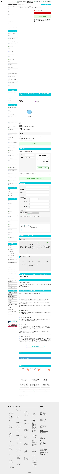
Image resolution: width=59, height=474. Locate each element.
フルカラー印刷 (10, 193)
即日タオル (18, 411)
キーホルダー (18, 465)
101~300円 (9, 94)
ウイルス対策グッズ (26, 429)
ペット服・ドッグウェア (11, 467)
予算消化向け (33, 445)
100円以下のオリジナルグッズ (12, 92)
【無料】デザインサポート (43, 414)
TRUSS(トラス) (10, 294)
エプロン (10, 459)
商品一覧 (13, 4)
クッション (25, 424)
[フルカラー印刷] (30, 157)
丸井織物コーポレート (42, 454)
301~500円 (9, 96)
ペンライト (25, 437)
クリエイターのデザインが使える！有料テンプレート (12, 281)
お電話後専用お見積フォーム (43, 428)
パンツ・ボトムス (11, 461)
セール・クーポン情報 (11, 255)
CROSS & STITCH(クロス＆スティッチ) (12, 305)
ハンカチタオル (18, 418)
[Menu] (2, 1)
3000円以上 (9, 102)
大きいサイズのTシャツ (11, 425)
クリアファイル (26, 451)
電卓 (24, 457)
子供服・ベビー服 (11, 462)
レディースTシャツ (11, 416)
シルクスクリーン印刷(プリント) (43, 421)
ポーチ (9, 435)
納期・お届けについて (11, 249)
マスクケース (18, 464)
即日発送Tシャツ (11, 412)
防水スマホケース (34, 413)
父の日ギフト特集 (34, 424)
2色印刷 (9, 191)
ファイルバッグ (10, 433)
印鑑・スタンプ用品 (26, 458)
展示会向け (33, 446)
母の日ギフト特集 (34, 425)
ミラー (25, 419)
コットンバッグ (10, 432)
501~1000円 (9, 98)
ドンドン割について (10, 257)
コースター (25, 420)
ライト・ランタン (26, 444)
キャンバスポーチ (11, 436)
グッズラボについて (10, 245)
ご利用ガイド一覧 (10, 251)
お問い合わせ (10, 285)
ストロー (25, 421)
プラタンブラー (18, 427)
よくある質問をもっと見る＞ (35, 346)
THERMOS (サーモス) (10, 309)
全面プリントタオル (19, 410)
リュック (10, 442)
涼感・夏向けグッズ (26, 430)
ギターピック (25, 436)
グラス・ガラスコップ (19, 442)
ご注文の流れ (30, 87)
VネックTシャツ (10, 421)
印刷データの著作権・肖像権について (12, 271)
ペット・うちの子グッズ (34, 444)
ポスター (26, 412)
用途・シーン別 (33, 421)
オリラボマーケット (42, 442)
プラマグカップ (18, 441)
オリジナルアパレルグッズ (11, 445)
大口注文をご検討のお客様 (43, 419)
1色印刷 (9, 189)
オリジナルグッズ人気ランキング (43, 425)
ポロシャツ (10, 448)
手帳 (24, 449)
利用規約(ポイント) (42, 437)
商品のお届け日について (42, 412)
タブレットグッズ (34, 414)
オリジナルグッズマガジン (11, 287)
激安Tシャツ (10, 415)
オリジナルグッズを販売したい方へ (12, 260)
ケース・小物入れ (18, 455)
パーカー (10, 447)
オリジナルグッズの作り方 (43, 413)
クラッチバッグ (10, 434)
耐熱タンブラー (18, 425)
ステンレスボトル (18, 428)
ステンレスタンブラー (19, 426)
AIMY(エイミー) (10, 307)
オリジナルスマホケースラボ (43, 443)
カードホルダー (18, 458)
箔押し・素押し (10, 195)
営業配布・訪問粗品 (34, 451)
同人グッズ (33, 441)
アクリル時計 (18, 451)
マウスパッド (25, 431)
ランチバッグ (10, 428)
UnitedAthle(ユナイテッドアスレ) (12, 292)
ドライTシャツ (10, 418)
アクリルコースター (19, 450)
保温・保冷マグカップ (19, 438)
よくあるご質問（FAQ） (11, 253)
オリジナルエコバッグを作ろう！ (43, 449)
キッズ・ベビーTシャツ (11, 417)
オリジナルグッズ (17, 6)
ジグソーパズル (26, 415)
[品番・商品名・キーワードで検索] (42, 4)
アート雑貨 (25, 411)
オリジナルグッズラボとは (43, 432)
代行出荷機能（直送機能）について (12, 262)
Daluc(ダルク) (10, 302)
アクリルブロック (18, 448)
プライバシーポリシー (42, 438)
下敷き (25, 452)
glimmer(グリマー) (10, 298)
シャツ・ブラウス (11, 449)
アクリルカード (18, 449)
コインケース (18, 459)
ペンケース (25, 450)
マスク (25, 428)
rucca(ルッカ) (10, 300)
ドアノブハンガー (26, 442)
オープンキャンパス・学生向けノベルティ (34, 432)
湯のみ (17, 443)
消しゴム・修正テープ (26, 459)
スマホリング (33, 415)
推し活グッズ (33, 440)
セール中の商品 (33, 420)
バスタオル (18, 416)
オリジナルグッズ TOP (12, 6)
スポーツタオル (18, 415)
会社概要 (41, 433)
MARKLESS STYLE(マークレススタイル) (12, 311)
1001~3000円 (9, 100)
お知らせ (9, 283)
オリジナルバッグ (10, 426)
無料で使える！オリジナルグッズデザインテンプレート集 (12, 278)
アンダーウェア (10, 460)
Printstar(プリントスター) (11, 296)
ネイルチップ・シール (26, 443)
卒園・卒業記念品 (34, 430)
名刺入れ (18, 457)
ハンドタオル (18, 417)
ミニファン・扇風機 (26, 438)
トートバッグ (10, 427)
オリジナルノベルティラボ (43, 444)
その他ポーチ (10, 441)
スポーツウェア (10, 455)
